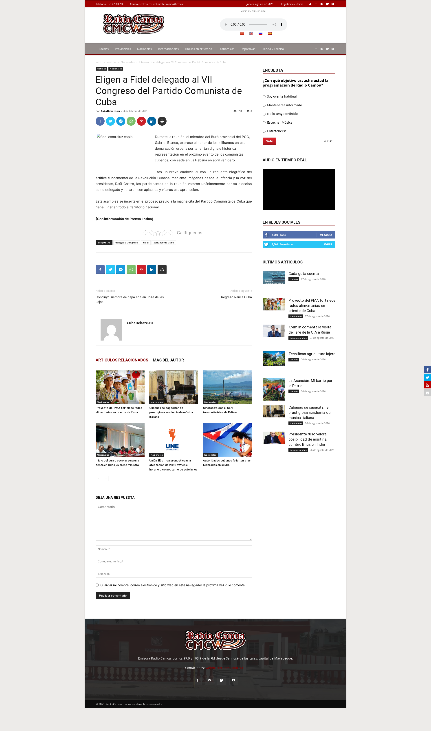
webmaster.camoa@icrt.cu (168, 4)
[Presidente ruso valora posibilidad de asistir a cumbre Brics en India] (274, 438)
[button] (310, 4)
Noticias (111, 62)
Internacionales (168, 49)
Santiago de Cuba (164, 242)
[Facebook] (316, 4)
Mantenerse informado (284, 105)
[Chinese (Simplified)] (242, 34)
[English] (251, 34)
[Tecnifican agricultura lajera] (274, 358)
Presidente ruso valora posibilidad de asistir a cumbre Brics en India (307, 439)
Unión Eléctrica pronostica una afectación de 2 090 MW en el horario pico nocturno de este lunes (173, 465)
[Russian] (260, 34)
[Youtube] (332, 4)
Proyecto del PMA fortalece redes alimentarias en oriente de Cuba (311, 305)
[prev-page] (98, 478)
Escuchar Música (279, 122)
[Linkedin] (151, 121)
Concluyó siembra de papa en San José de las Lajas (130, 299)
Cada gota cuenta (303, 273)
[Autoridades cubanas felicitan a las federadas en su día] (227, 440)
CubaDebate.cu (110, 111)
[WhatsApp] (131, 121)
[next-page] (105, 478)
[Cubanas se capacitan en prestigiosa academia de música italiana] (173, 387)
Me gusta (326, 234)
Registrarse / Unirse (292, 4)
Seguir (327, 244)
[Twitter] (327, 4)
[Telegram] (120, 121)
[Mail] (321, 4)
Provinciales (123, 49)
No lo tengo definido (282, 113)
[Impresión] (162, 121)
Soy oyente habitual (281, 96)
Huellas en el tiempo (198, 49)
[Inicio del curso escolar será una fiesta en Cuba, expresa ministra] (120, 440)
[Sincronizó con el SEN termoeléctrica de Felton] (227, 387)
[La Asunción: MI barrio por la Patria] (274, 389)
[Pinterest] (141, 121)
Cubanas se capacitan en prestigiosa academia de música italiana (171, 412)
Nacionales (144, 49)
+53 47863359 (115, 4)
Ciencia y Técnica (273, 49)
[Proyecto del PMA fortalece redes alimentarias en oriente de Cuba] (120, 387)
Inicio (99, 62)
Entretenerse (276, 131)
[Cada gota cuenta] (274, 277)
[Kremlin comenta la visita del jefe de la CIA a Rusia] (274, 331)
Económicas (226, 49)
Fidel (146, 242)
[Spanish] (270, 34)
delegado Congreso (126, 242)
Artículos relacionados (122, 360)
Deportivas (248, 49)
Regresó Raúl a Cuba (236, 297)
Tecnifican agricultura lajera (311, 354)
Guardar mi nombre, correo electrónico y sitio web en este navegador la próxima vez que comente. (173, 585)
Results (327, 141)
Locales (104, 49)
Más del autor (168, 360)
